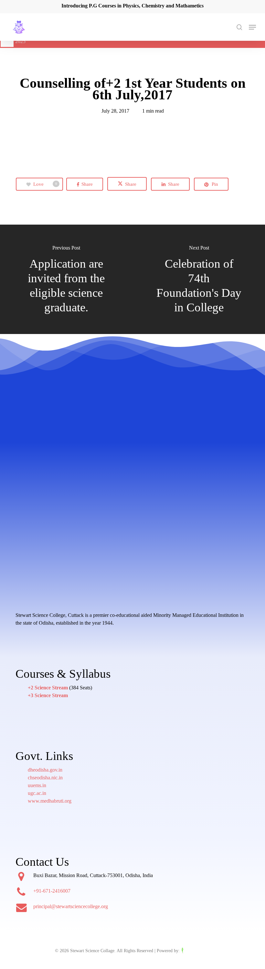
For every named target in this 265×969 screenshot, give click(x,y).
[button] (252, 27)
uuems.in (37, 785)
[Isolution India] (195, 950)
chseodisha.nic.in (45, 777)
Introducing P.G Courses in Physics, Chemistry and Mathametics (132, 5)
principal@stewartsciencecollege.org (70, 906)
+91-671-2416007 (51, 891)
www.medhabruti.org (49, 801)
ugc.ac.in (37, 793)
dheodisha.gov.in (45, 770)
